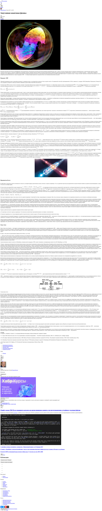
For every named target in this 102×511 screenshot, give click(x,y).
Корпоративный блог (7, 500)
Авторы (4, 485)
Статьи (4, 481)
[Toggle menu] (0, 1)
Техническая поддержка (12, 508)
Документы (5, 493)
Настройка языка (4, 508)
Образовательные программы (9, 503)
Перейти (2, 401)
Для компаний (6, 492)
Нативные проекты (7, 502)
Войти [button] (1, 7)
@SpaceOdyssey (15, 370)
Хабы (4, 483)
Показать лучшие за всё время (6, 462)
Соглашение (5, 495)
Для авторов (5, 491)
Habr (7, 509)
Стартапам (5, 504)
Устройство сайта (6, 490)
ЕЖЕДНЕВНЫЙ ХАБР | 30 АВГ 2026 (8, 404)
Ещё (4, 454)
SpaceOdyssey (3, 10)
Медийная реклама (6, 501)
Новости (4, 482)
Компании (5, 484)
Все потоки (4, 1)
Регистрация (5, 477)
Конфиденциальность (7, 496)
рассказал (15, 412)
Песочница (5, 486)
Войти (4, 476)
